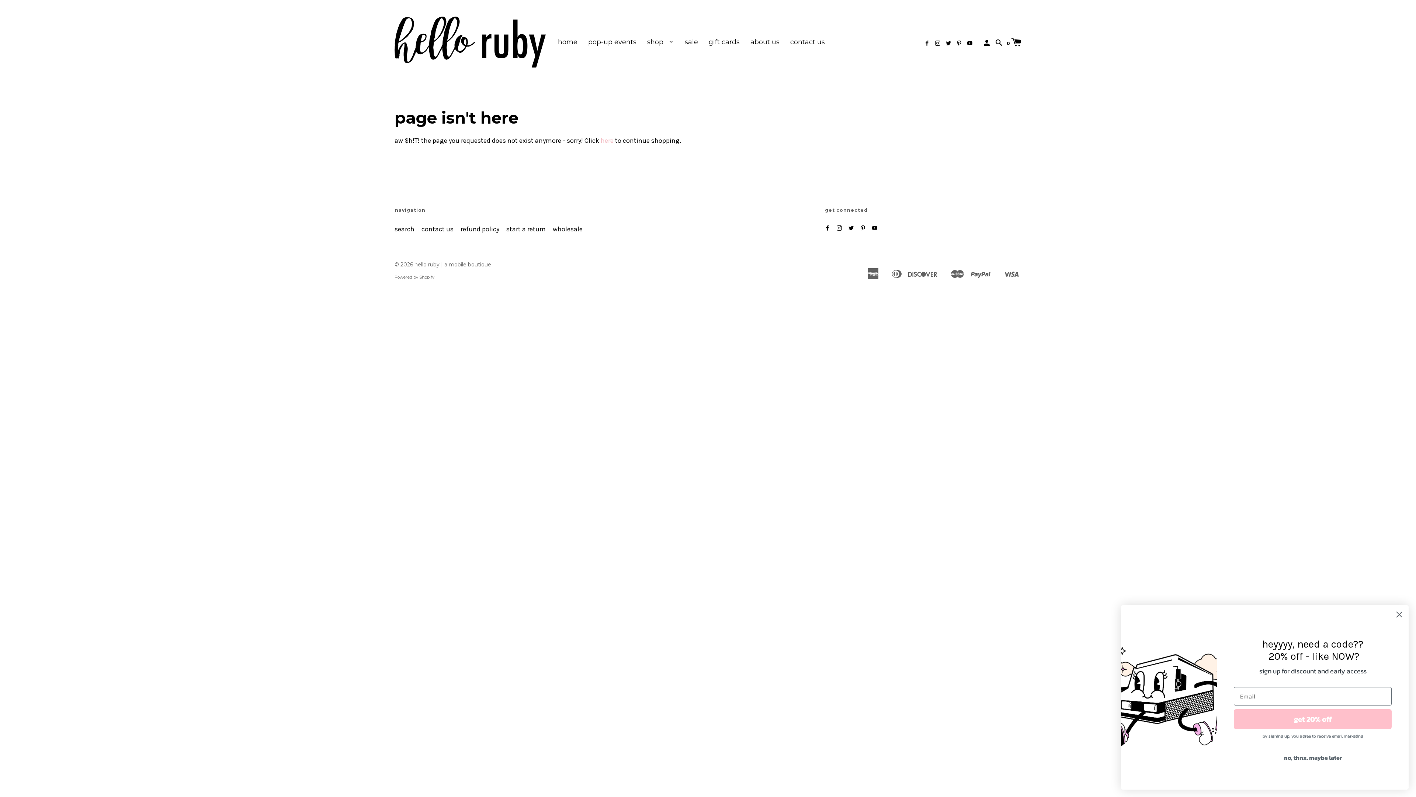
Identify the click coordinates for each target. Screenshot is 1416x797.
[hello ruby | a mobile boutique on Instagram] (937, 43)
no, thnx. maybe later (1313, 757)
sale (691, 42)
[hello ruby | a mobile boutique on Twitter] (948, 43)
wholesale (568, 229)
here (607, 141)
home (567, 42)
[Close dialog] (1399, 614)
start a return (526, 229)
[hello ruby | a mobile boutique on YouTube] (969, 43)
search (404, 229)
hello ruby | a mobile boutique (452, 264)
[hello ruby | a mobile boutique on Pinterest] (959, 43)
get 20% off (1313, 719)
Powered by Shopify (414, 277)
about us (765, 42)
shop (656, 42)
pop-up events (612, 42)
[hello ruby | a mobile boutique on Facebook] (927, 43)
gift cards (724, 42)
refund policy (480, 229)
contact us (807, 42)
